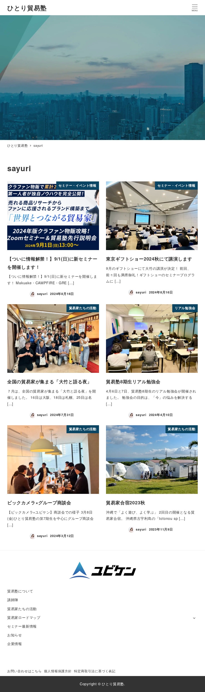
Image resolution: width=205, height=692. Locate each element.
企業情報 (14, 643)
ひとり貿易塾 (27, 7)
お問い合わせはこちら (24, 671)
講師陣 (12, 599)
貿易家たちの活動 (22, 608)
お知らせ (14, 634)
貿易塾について (20, 590)
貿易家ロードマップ (23, 617)
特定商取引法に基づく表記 (95, 671)
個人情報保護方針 (58, 671)
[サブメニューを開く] (194, 617)
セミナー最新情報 (22, 626)
